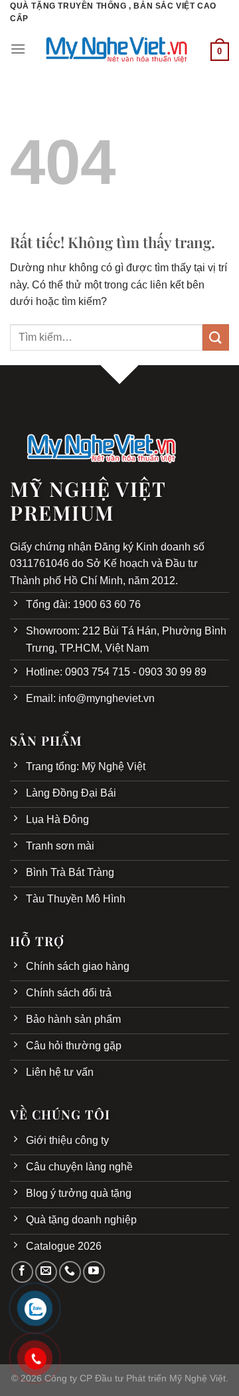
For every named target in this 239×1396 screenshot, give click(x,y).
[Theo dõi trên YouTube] (94, 1272)
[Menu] (18, 48)
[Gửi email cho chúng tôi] (46, 1272)
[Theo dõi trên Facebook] (22, 1272)
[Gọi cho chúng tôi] (70, 1272)
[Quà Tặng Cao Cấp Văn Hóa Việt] (118, 48)
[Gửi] (215, 337)
